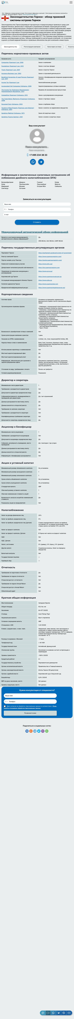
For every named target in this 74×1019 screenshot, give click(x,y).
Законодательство (10, 47)
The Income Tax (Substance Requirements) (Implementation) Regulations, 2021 (15, 90)
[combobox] (5, 209)
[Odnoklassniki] (31, 731)
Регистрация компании (32, 47)
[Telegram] (35, 731)
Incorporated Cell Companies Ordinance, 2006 (16, 86)
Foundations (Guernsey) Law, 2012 (12, 66)
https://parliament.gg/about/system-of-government (54, 253)
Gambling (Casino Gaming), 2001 (12, 117)
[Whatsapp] (46, 731)
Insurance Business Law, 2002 (11, 73)
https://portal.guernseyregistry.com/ (50, 260)
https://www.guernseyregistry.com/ (49, 256)
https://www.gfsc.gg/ (45, 264)
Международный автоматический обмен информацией (34, 232)
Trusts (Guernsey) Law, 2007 (10, 70)
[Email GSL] (69, 1013)
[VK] (27, 731)
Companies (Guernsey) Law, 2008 (12, 62)
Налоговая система (54, 47)
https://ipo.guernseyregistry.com (49, 267)
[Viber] (42, 731)
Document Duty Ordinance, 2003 (12, 104)
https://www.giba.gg (45, 280)
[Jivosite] (43, 1013)
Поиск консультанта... (37, 147)
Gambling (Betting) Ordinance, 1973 (12, 113)
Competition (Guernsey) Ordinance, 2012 (14, 95)
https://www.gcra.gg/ (45, 271)
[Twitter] (38, 731)
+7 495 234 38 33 (38, 155)
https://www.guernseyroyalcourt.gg (49, 276)
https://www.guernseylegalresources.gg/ (51, 287)
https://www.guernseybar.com (48, 284)
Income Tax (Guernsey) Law (10, 82)
